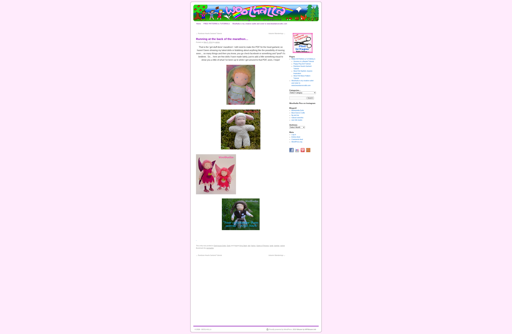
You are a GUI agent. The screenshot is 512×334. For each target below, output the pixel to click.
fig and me (295, 115)
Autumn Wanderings (277, 33)
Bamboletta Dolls (297, 110)
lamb (271, 246)
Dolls (229, 246)
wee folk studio (296, 120)
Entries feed (295, 137)
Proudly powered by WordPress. (280, 329)
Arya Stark (243, 246)
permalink (210, 248)
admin (217, 42)
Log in (293, 135)
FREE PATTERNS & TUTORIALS (216, 24)
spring (282, 246)
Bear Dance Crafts (298, 113)
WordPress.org (296, 142)
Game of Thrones (262, 246)
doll (249, 246)
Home (198, 24)
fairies (253, 246)
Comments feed (297, 139)
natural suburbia (297, 118)
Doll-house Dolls (220, 246)
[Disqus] (240, 290)
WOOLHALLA (206, 329)
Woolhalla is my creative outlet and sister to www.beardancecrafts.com (259, 24)
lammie (276, 246)
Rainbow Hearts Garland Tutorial (209, 33)
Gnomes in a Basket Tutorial (303, 61)
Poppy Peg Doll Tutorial (302, 64)
